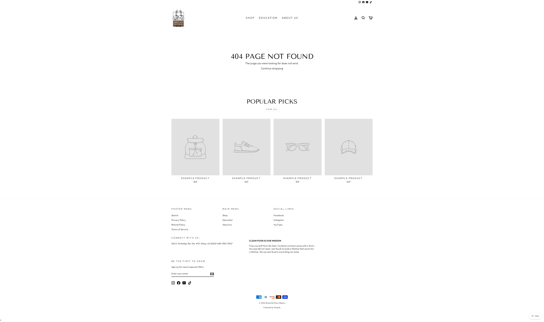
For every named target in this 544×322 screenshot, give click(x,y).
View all (272, 109)
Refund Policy (178, 224)
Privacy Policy (178, 220)
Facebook (279, 215)
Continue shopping (272, 68)
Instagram (279, 220)
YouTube (278, 224)
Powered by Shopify (272, 307)
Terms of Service (179, 229)
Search (174, 215)
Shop (250, 17)
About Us (290, 17)
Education (268, 17)
